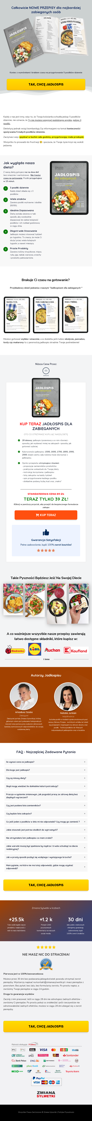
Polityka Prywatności (66, 1112)
